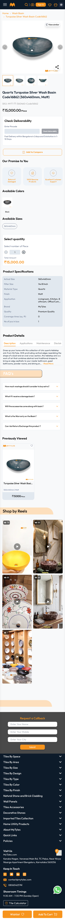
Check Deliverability (50, 131)
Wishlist (15, 914)
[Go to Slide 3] (31, 80)
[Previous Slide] (4, 47)
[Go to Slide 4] (42, 80)
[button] (32, 47)
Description (10, 343)
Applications (26, 343)
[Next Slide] (60, 47)
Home (5, 13)
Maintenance (43, 343)
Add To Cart (45, 914)
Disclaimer (59, 343)
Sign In (41, 4)
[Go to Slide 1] (7, 80)
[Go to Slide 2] (19, 80)
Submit (32, 747)
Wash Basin (18, 13)
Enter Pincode (10, 126)
